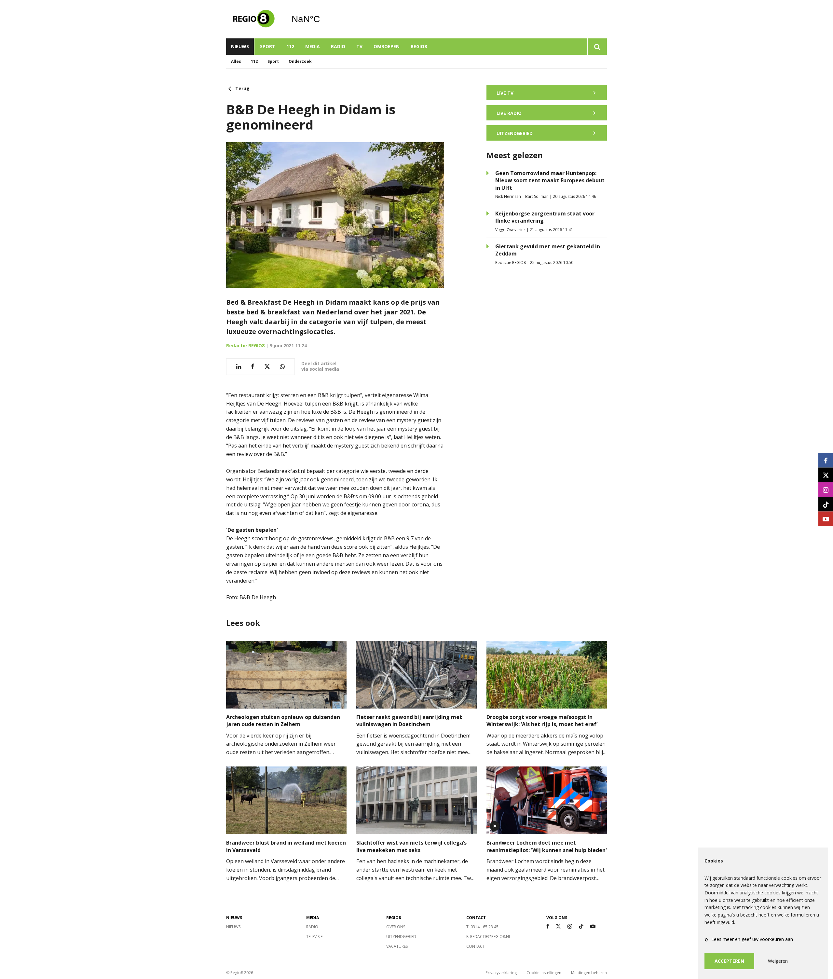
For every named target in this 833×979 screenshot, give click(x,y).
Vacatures (397, 946)
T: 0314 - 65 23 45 (482, 927)
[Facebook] (547, 926)
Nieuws (240, 46)
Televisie (314, 936)
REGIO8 (419, 46)
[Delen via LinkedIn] (238, 367)
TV (359, 46)
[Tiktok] (581, 926)
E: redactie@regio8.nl (488, 936)
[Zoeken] (597, 46)
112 (290, 46)
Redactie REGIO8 (245, 345)
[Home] (253, 19)
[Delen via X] (267, 367)
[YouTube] (592, 926)
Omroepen (387, 46)
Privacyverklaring (501, 972)
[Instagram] (569, 926)
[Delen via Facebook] (252, 367)
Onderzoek (300, 61)
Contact (475, 946)
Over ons (395, 927)
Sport (267, 46)
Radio (338, 46)
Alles (236, 61)
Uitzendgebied (401, 936)
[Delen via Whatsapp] (282, 367)
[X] (558, 926)
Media (312, 46)
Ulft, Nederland (322, 19)
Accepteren (729, 961)
